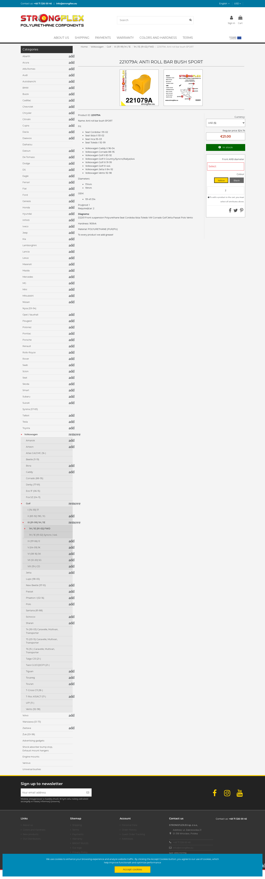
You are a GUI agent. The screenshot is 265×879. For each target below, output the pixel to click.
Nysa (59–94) (29, 308)
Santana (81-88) (34, 610)
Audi (25, 75)
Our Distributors (32, 838)
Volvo (25, 715)
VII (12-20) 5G (34, 560)
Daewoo (27, 138)
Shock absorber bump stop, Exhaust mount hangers (38, 749)
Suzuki (26, 403)
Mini (25, 289)
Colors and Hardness (34, 829)
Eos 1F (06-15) (33, 491)
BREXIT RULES (80, 843)
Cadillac (27, 100)
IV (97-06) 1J (34, 541)
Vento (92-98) (33, 709)
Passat (29, 591)
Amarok (30, 440)
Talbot (26, 415)
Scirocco (30, 616)
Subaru (26, 396)
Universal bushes (32, 769)
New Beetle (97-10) (36, 585)
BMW (25, 87)
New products (30, 834)
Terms (75, 829)
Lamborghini (30, 245)
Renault (27, 346)
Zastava (27, 728)
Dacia (26, 132)
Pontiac (27, 333)
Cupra (26, 125)
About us (28, 825)
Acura (26, 62)
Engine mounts (31, 756)
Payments (77, 834)
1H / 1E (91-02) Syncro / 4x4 (43, 534)
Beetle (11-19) (32, 459)
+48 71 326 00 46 (182, 842)
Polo (28, 604)
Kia (24, 239)
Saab (25, 365)
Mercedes (28, 276)
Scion (25, 371)
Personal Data (129, 825)
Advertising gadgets (33, 740)
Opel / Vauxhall (30, 314)
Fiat (25, 188)
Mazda (26, 270)
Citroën (27, 119)
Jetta (28, 572)
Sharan (30, 623)
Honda (26, 207)
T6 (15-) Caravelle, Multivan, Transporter (40, 651)
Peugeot (27, 321)
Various (26, 763)
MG (24, 283)
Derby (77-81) (33, 484)
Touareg (30, 677)
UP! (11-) (30, 702)
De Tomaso (29, 157)
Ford (25, 195)
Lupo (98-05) (33, 579)
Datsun (26, 150)
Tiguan (29, 671)
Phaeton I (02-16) (35, 598)
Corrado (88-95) (34, 478)
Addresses (127, 838)
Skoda (26, 384)
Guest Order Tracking (133, 834)
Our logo (77, 847)
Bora (28, 465)
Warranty (77, 838)
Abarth (26, 56)
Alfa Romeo (29, 69)
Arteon (30, 446)
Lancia (26, 251)
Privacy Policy (80, 852)
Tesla (25, 421)
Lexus (26, 258)
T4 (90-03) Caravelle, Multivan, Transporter (42, 631)
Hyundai (27, 213)
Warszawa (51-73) (32, 721)
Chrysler (27, 113)
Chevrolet (28, 106)
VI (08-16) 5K (34, 553)
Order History (129, 829)
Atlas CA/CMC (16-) (36, 453)
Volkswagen (31, 434)
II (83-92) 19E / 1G (36, 516)
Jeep (25, 232)
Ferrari (26, 182)
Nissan (26, 302)
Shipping (77, 825)
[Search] (190, 20)
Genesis (27, 201)
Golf (28, 503)
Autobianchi (29, 81)
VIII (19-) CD (34, 566)
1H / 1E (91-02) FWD (39, 528)
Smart (26, 390)
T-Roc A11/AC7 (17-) (36, 696)
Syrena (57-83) (30, 409)
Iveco (25, 226)
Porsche (27, 339)
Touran (30, 684)
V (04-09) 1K (34, 547)
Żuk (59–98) (29, 734)
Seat (25, 377)
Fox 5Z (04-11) (33, 497)
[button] (235, 37)
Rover (26, 358)
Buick (26, 94)
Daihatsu (27, 144)
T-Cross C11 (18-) (34, 690)
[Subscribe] (88, 792)
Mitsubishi (28, 295)
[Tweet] (235, 211)
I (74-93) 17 (33, 509)
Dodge (26, 163)
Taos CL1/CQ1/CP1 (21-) (38, 665)
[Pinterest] (241, 211)
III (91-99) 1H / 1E (36, 522)
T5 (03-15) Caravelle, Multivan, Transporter (42, 641)
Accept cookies (132, 869)
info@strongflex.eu (183, 847)
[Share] (230, 211)
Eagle (25, 176)
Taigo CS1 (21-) (33, 658)
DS (24, 169)
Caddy (29, 472)
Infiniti (26, 220)
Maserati (27, 264)
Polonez (27, 327)
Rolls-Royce (29, 352)
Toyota (26, 428)
